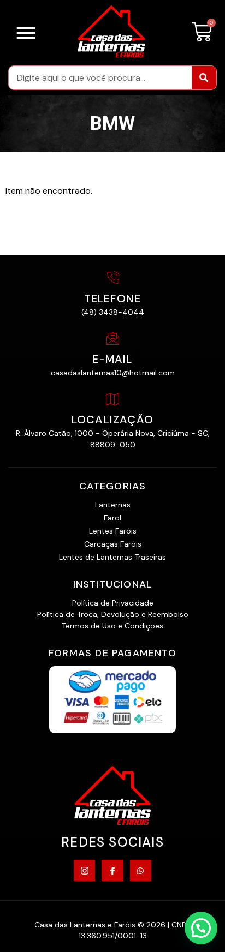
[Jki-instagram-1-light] (84, 870)
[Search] (204, 77)
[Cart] (202, 32)
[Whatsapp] (140, 870)
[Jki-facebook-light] (112, 870)
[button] (26, 32)
